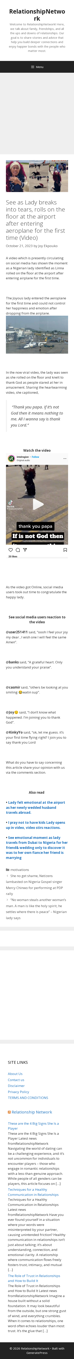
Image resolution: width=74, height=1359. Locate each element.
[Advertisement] (37, 111)
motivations (19, 869)
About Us (15, 1073)
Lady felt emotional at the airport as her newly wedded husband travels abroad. (35, 807)
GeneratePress (37, 1353)
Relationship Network (32, 1112)
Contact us (16, 1080)
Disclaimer (16, 1085)
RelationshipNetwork (37, 14)
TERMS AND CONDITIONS (28, 1097)
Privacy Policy (18, 1092)
